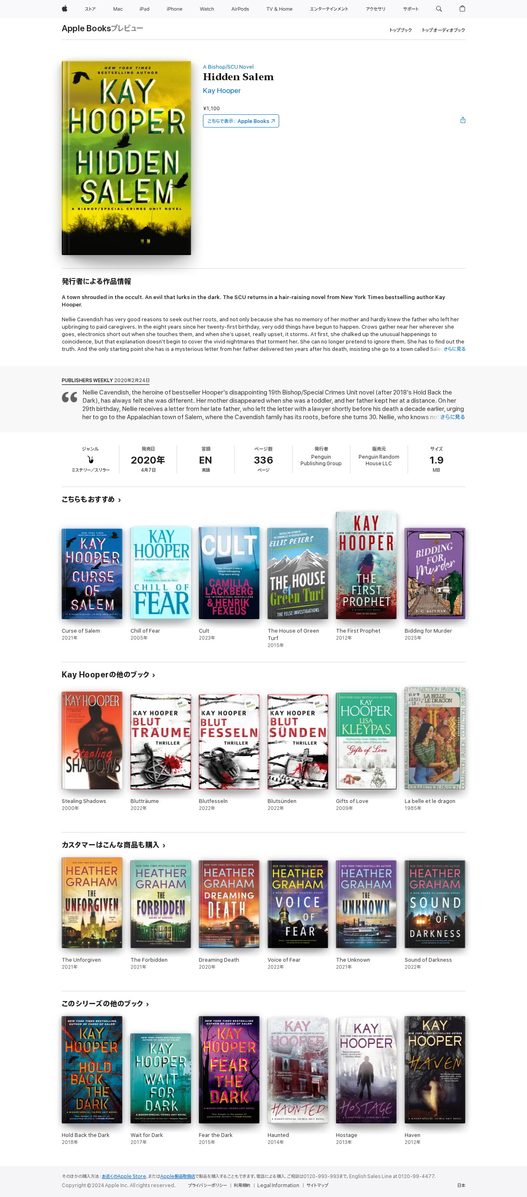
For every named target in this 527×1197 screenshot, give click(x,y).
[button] (439, 9)
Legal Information (278, 1185)
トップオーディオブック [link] (443, 30)
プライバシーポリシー (207, 1185)
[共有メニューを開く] (463, 121)
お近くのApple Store (124, 1176)
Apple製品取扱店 (177, 1176)
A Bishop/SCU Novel (228, 67)
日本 (461, 1185)
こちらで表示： (238, 121)
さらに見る (454, 349)
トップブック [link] (400, 30)
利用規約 (242, 1185)
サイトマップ (317, 1185)
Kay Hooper (222, 90)
